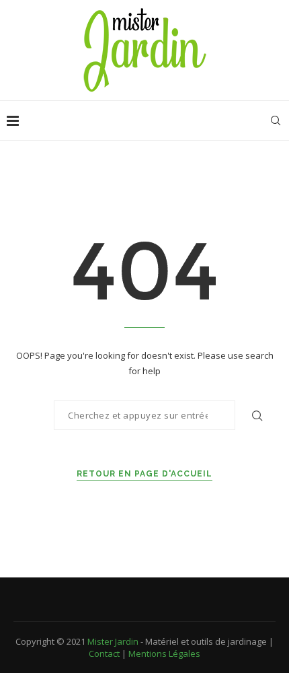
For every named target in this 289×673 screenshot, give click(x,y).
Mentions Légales (164, 653)
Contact (104, 653)
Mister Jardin (112, 641)
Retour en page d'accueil (144, 474)
